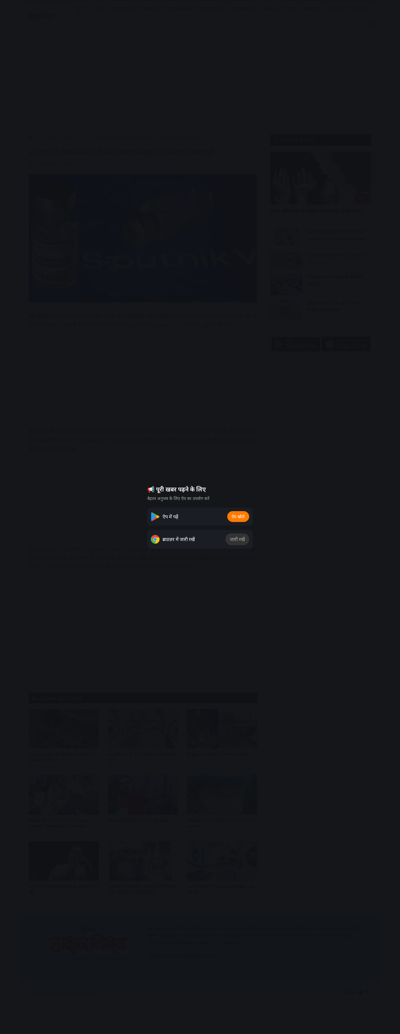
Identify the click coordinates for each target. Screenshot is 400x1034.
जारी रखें (237, 539)
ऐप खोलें (238, 516)
